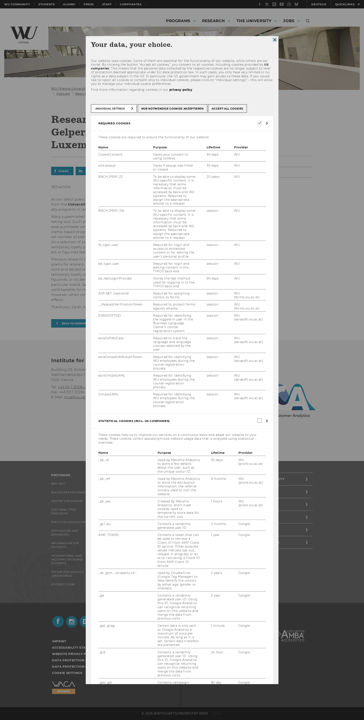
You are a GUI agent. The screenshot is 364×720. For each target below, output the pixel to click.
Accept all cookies (227, 108)
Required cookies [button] (114, 123)
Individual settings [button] (110, 108)
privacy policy (180, 90)
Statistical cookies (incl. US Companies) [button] (134, 421)
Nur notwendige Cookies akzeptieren (172, 108)
